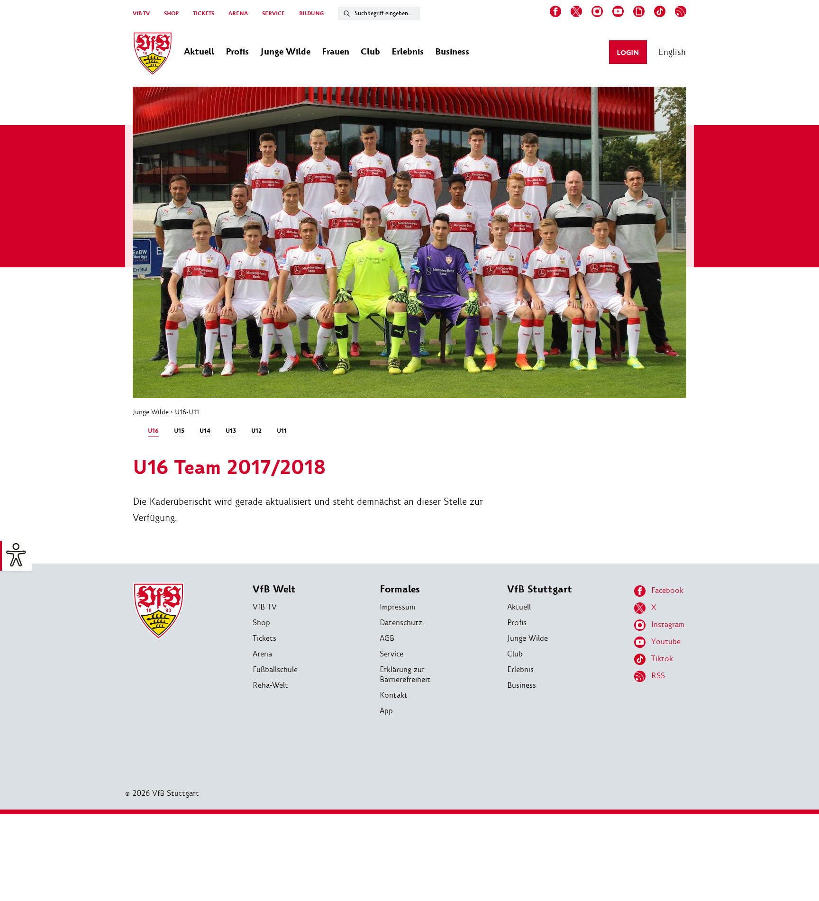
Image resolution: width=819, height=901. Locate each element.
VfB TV (141, 13)
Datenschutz (401, 623)
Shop (261, 623)
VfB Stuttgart (539, 589)
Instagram (667, 624)
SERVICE (273, 13)
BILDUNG (311, 13)
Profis (517, 623)
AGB (387, 638)
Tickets (264, 638)
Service (391, 654)
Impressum (397, 607)
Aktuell (519, 607)
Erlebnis (520, 669)
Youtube (666, 641)
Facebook (667, 590)
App (386, 711)
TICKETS (203, 13)
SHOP (171, 13)
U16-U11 (187, 412)
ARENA (238, 13)
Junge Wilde (151, 412)
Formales (400, 589)
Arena (262, 654)
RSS (658, 676)
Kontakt (394, 695)
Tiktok (662, 659)
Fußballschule (275, 669)
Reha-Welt (270, 685)
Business (521, 685)
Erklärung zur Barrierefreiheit (405, 674)
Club (515, 654)
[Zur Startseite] (153, 55)
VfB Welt (274, 589)
